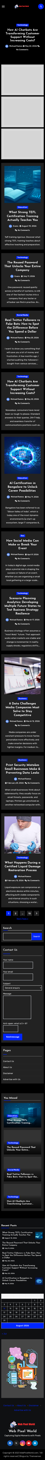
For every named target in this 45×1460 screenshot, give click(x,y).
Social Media (22, 315)
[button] (40, 37)
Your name (8, 960)
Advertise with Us (11, 1079)
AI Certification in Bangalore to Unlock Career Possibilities (22, 487)
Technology (22, 25)
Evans (15, 226)
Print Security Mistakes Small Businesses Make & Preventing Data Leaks (22, 769)
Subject (6, 983)
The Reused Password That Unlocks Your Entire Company (22, 266)
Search (7, 928)
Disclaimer (8, 1073)
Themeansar (35, 1456)
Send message (12, 1037)
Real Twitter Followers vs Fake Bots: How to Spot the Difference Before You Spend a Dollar (21, 1255)
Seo (22, 536)
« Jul (4, 1333)
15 (29, 913)
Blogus (23, 1456)
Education (22, 207)
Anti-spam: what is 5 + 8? (15, 1023)
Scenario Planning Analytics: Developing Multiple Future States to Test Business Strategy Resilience (22, 606)
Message (7, 994)
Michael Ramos (16, 46)
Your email (8, 972)
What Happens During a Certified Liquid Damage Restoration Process (22, 866)
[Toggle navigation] (3, 6)
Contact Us (8, 1061)
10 (4, 1308)
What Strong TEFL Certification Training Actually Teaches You (22, 216)
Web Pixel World (22, 1431)
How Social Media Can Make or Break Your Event (22, 544)
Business (22, 699)
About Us (7, 1067)
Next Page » (22, 919)
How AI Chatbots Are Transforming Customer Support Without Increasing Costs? (19, 1268)
